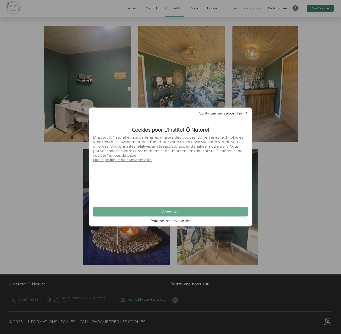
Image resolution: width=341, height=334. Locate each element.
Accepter (170, 212)
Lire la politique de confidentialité (122, 160)
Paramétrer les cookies (170, 221)
